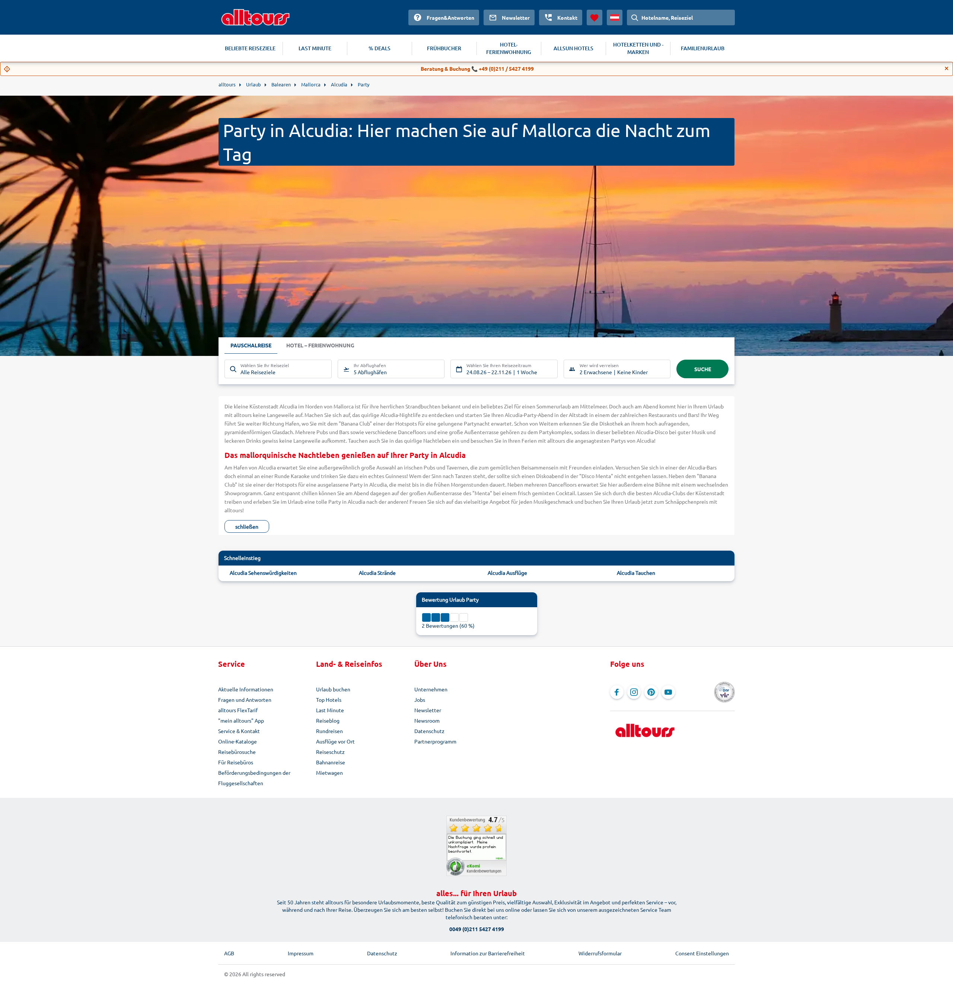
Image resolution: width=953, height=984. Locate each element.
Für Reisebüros (235, 762)
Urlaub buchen (333, 689)
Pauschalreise (250, 345)
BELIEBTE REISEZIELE (250, 48)
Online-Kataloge (237, 741)
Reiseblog (328, 720)
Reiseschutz (330, 751)
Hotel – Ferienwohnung (320, 345)
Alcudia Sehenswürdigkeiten (263, 572)
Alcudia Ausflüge (507, 572)
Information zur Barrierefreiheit (487, 953)
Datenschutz (429, 730)
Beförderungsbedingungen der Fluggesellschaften (254, 777)
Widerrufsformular (600, 953)
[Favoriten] (594, 17)
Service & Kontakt (239, 730)
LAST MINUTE (315, 48)
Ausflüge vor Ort (335, 741)
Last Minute (330, 710)
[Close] (946, 68)
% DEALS (380, 48)
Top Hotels (328, 699)
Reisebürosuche (237, 751)
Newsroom (427, 720)
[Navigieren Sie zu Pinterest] (651, 692)
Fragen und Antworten (244, 699)
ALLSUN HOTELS (573, 48)
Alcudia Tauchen (636, 572)
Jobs (419, 699)
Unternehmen (430, 689)
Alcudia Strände (377, 572)
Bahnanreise (330, 762)
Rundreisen (329, 730)
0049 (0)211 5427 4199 (476, 929)
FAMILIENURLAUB (702, 48)
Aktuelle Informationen (245, 689)
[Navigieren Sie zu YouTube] (668, 692)
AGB (229, 953)
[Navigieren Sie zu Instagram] (634, 692)
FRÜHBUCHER (444, 48)
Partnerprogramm (435, 741)
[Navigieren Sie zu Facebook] (617, 692)
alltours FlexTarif (238, 710)
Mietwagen (329, 772)
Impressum (300, 953)
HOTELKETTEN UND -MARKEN (638, 48)
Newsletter (427, 710)
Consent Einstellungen (702, 953)
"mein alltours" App (241, 720)
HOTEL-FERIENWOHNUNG (508, 48)
